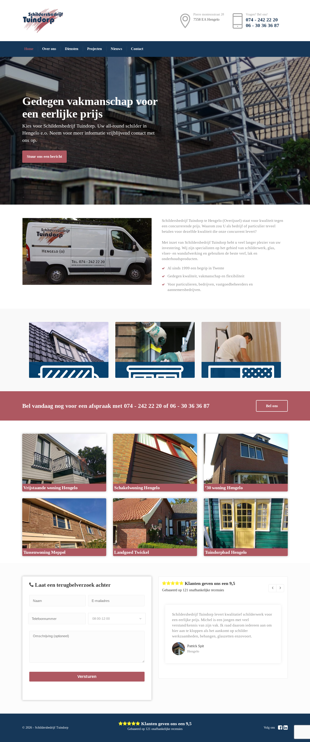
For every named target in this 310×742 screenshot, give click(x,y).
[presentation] (272, 588)
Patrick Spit (195, 646)
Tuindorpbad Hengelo (226, 552)
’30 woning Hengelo (224, 487)
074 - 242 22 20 (262, 20)
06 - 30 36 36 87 (262, 25)
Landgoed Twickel (131, 552)
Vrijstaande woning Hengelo (50, 487)
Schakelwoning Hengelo (137, 487)
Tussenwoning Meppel (44, 552)
